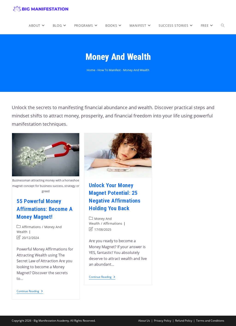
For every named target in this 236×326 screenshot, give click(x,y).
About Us (144, 321)
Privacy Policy (162, 321)
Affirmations (31, 227)
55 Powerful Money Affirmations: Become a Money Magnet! (45, 209)
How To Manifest (109, 70)
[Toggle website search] (223, 25)
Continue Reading (30, 291)
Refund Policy (183, 321)
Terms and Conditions (210, 321)
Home (91, 70)
